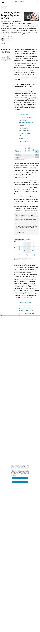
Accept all (20, 481)
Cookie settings (13, 475)
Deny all (20, 478)
